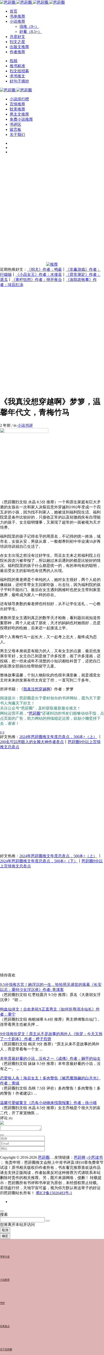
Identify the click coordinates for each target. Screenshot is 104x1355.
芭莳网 (79, 1157)
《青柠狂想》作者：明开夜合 (37, 280)
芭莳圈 (34, 713)
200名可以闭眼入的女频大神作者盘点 (32, 742)
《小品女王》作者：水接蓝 (38, 274)
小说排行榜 (19, 99)
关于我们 (17, 134)
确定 (5, 1236)
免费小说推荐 (21, 119)
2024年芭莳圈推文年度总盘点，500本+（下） (39, 861)
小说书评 (25, 425)
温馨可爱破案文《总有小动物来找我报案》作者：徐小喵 (48, 1103)
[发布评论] (2, 1135)
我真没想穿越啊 (36, 689)
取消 (5, 1230)
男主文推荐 (19, 114)
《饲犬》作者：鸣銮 (44, 269)
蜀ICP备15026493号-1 (54, 1193)
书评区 (15, 124)
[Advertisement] (52, 210)
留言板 (15, 129)
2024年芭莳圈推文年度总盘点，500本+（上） (58, 737)
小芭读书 (95, 1157)
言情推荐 (17, 104)
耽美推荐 (17, 109)
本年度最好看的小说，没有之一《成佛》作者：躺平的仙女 (50, 1058)
